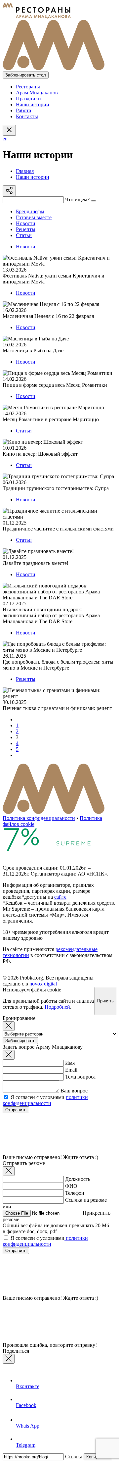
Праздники (28, 98)
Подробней (57, 1007)
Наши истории (32, 104)
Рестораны (28, 86)
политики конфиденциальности (45, 1100)
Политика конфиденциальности (39, 818)
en (5, 138)
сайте (60, 897)
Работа (23, 110)
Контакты (27, 116)
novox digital (43, 983)
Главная (25, 171)
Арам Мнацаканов (37, 92)
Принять (105, 1000)
